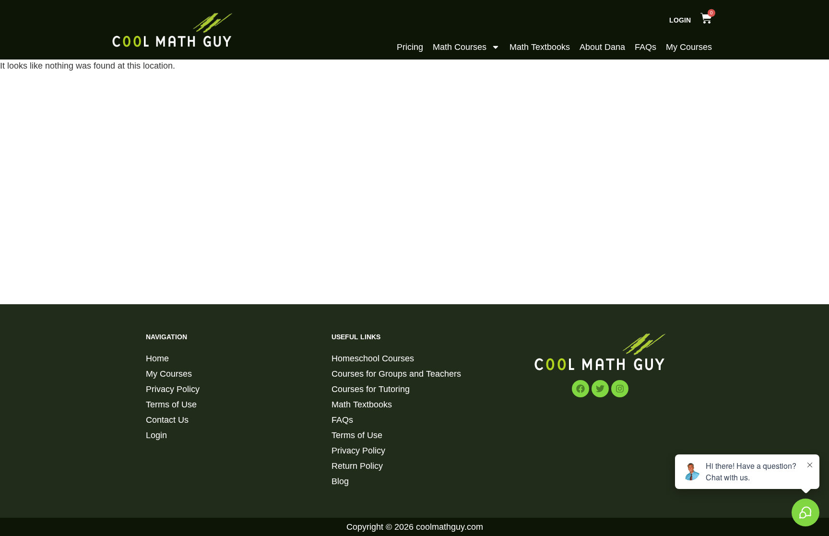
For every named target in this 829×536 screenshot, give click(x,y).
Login (680, 20)
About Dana (602, 47)
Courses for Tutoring (371, 389)
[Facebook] (580, 388)
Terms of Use (171, 404)
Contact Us (167, 420)
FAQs (645, 47)
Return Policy (357, 466)
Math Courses (459, 47)
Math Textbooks (539, 47)
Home (157, 358)
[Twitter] (600, 388)
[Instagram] (619, 388)
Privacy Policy (173, 389)
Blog (340, 481)
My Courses (689, 47)
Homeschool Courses (373, 358)
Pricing (410, 47)
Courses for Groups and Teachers (396, 374)
